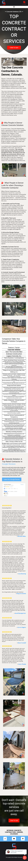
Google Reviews (8, 464)
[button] (14, 7)
